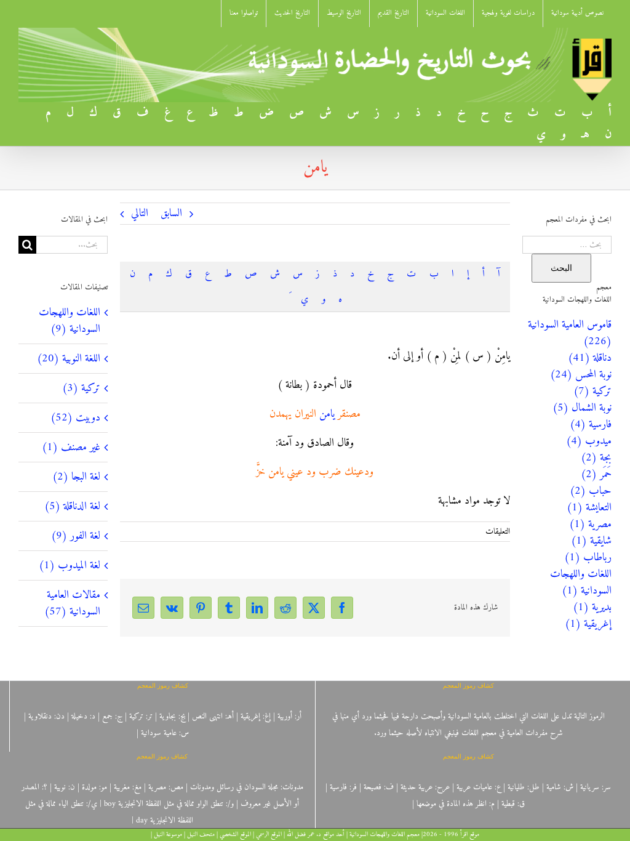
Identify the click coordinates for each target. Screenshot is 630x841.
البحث (561, 268)
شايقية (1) (591, 540)
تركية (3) (81, 388)
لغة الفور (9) (75, 536)
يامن (327, 414)
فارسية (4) (591, 424)
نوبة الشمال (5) (582, 407)
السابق (171, 213)
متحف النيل (201, 834)
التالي (139, 213)
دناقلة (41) (590, 358)
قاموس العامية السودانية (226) (570, 333)
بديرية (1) (592, 607)
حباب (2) (591, 491)
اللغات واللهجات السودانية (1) (581, 582)
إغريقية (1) (588, 624)
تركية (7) (592, 391)
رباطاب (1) (588, 557)
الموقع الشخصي (235, 834)
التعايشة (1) (589, 507)
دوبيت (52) (75, 417)
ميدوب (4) (589, 441)
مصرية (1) (590, 524)
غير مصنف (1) (71, 447)
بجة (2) (596, 457)
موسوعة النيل (168, 834)
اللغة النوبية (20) (68, 358)
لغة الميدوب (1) (69, 565)
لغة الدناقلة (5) (72, 506)
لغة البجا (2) (76, 477)
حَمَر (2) (596, 474)
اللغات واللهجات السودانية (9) (69, 320)
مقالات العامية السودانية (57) (72, 603)
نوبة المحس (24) (581, 374)
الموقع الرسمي (269, 834)
